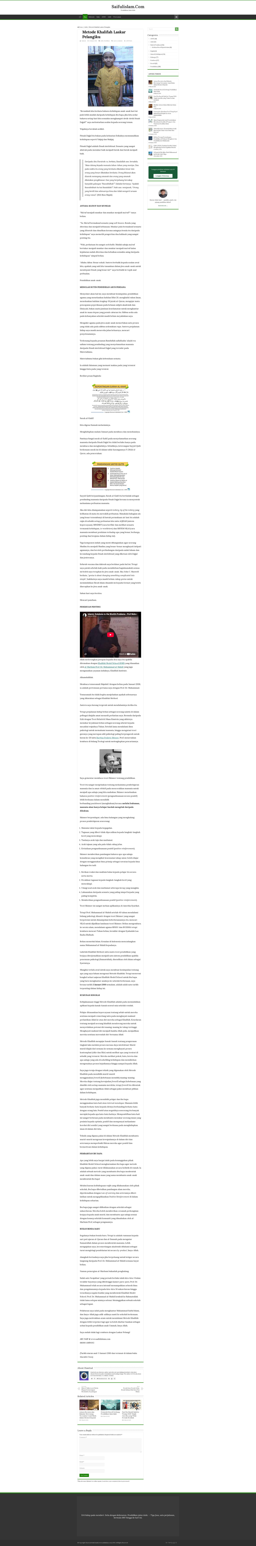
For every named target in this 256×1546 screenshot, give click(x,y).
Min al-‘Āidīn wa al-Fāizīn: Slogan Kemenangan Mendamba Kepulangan (90, 1389)
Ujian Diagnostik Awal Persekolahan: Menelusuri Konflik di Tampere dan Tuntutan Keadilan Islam (165, 122)
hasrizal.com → (163, 205)
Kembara (153, 60)
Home (81, 27)
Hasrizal (84, 41)
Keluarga (153, 57)
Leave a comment (117, 41)
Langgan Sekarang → (163, 176)
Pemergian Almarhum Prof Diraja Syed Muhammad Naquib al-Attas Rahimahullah (165, 113)
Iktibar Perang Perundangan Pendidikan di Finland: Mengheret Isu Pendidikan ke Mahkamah (165, 139)
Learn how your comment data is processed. (116, 1481)
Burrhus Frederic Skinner (107, 738)
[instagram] (176, 1542)
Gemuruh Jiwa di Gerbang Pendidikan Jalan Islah (110, 1413)
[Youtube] (174, 1542)
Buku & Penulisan (155, 45)
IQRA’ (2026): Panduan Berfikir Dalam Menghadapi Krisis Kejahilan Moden (165, 146)
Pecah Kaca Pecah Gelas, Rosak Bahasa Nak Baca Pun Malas (130, 1389)
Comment (83, 1437)
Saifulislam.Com (128, 6)
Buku (98, 17)
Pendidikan (107, 41)
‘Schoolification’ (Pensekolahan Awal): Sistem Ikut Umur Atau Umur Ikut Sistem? (165, 130)
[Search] (176, 29)
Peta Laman (117, 17)
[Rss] (166, 1542)
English (152, 51)
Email (82, 1462)
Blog (85, 17)
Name (82, 1455)
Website (82, 1468)
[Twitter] (170, 1542)
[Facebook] (168, 1542)
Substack (91, 17)
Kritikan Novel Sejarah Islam (160, 47)
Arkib (109, 17)
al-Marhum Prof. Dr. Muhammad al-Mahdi (103, 667)
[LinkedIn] (172, 1542)
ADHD (104, 17)
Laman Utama (80, 17)
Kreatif (152, 63)
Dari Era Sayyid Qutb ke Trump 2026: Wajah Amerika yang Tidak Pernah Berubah (130, 1415)
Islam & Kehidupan (156, 54)
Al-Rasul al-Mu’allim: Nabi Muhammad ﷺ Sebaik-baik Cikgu (165, 153)
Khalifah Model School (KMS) (111, 663)
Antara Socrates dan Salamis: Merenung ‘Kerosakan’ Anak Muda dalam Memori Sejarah (88, 1415)
